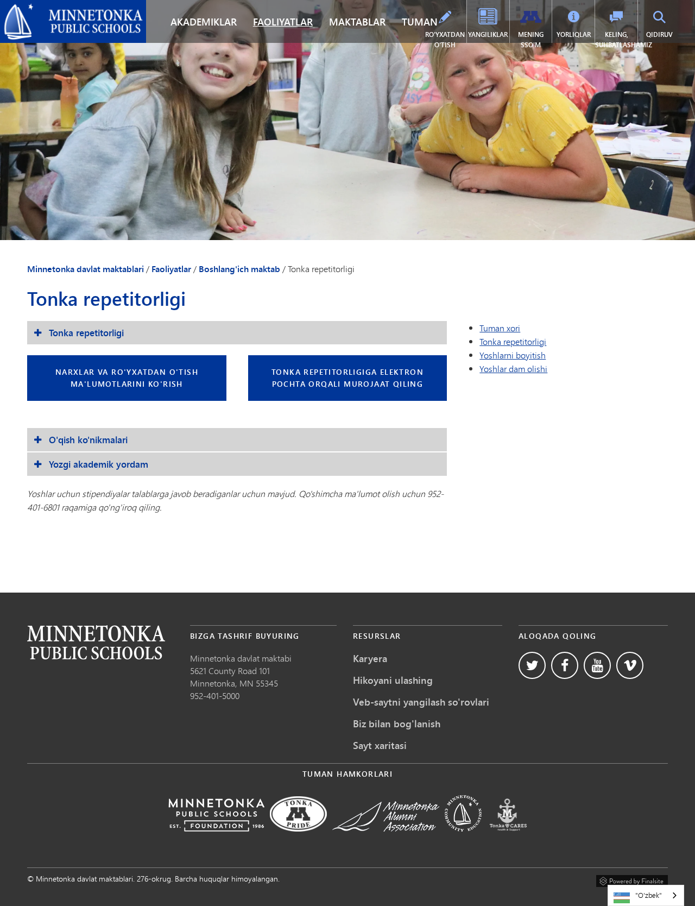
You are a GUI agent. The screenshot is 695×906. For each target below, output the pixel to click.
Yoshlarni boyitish (512, 355)
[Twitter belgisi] (532, 665)
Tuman (420, 22)
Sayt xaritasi (380, 745)
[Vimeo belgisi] (629, 665)
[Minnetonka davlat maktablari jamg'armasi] (216, 839)
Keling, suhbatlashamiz (616, 39)
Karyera (370, 658)
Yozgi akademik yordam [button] (98, 464)
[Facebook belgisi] (564, 665)
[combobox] (646, 895)
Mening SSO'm (531, 39)
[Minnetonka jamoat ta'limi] (463, 839)
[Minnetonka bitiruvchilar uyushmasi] (386, 839)
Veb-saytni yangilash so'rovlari (421, 702)
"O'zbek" (648, 895)
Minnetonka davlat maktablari (62, 8)
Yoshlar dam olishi (513, 368)
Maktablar (357, 22)
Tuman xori (499, 328)
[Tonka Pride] (298, 839)
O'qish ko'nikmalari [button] (88, 439)
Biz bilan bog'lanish (396, 723)
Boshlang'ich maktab (239, 268)
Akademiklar (203, 22)
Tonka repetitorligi (512, 341)
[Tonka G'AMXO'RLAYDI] (508, 839)
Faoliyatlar (283, 22)
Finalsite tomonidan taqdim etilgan (632, 879)
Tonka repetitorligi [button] (86, 332)
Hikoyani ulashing (393, 680)
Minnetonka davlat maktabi (241, 658)
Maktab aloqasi (96, 642)
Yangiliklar (488, 34)
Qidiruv (659, 34)
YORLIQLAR (574, 34)
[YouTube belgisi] (597, 665)
